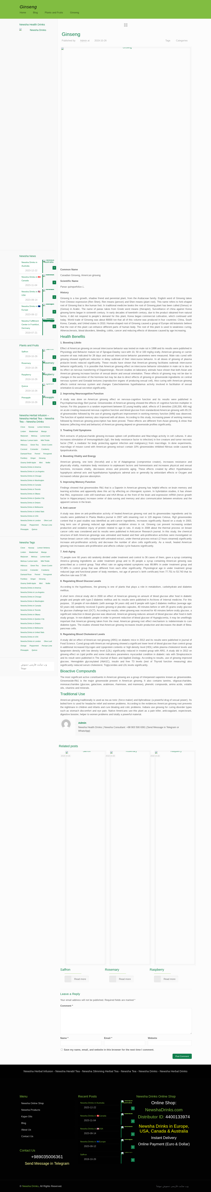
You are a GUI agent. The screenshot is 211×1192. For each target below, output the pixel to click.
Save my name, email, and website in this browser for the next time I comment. (109, 1049)
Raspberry (157, 969)
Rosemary (112, 969)
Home (23, 12)
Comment (66, 1005)
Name (64, 1038)
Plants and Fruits (54, 12)
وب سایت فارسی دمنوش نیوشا (34, 666)
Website (152, 1038)
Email (108, 1038)
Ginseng (74, 12)
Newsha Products (30, 1110)
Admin (83, 40)
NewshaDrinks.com (164, 1109)
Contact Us (27, 1136)
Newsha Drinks (30, 1186)
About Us (26, 1129)
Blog (35, 12)
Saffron (65, 969)
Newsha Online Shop (32, 1103)
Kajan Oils (26, 1116)
